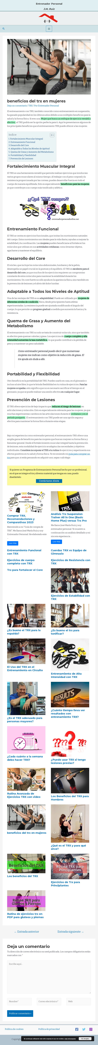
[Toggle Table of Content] (51, 135)
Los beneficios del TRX (22, 876)
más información (70, 1039)
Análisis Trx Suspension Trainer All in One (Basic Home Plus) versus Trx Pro (69, 517)
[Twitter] (83, 1029)
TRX (30, 105)
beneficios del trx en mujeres (26, 832)
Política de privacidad (49, 1029)
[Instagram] (91, 1029)
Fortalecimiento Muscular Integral (26, 139)
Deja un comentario (17, 105)
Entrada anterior (26, 931)
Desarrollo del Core (19, 145)
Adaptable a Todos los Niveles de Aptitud (30, 148)
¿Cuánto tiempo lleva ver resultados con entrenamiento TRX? (68, 713)
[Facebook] (76, 1029)
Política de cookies (14, 1029)
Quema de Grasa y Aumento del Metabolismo (32, 152)
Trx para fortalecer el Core (25, 569)
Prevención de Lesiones (21, 158)
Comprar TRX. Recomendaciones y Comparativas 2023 (21, 519)
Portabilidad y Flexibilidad (23, 155)
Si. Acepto (85, 1038)
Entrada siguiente (71, 931)
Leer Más (13, 543)
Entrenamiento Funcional (23, 142)
